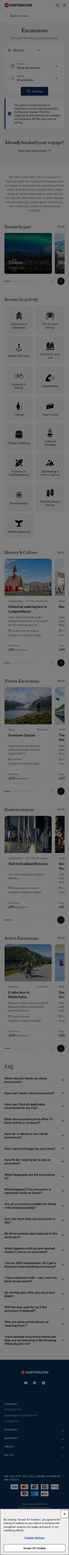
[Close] (65, 1514)
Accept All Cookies (34, 1548)
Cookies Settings (34, 1537)
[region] (34, 1532)
